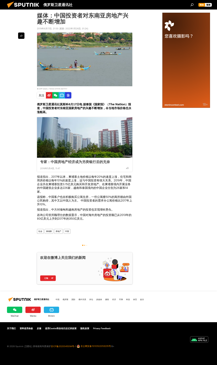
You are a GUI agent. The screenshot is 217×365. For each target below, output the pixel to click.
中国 (67, 231)
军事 (121, 299)
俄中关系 (82, 299)
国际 (73, 299)
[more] (127, 168)
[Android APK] (199, 339)
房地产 (58, 231)
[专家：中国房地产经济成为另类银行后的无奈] (84, 137)
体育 (135, 299)
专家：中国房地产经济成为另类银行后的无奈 (75, 162)
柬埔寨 (49, 231)
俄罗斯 (65, 299)
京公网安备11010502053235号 (95, 346)
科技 (128, 299)
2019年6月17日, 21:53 (47, 28)
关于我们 (11, 328)
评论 (91, 299)
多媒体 (99, 299)
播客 (107, 299)
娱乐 (142, 299)
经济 (114, 299)
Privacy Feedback (102, 328)
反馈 (39, 328)
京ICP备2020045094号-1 (63, 346)
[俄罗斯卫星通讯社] (24, 8)
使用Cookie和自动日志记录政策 (61, 328)
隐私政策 (84, 328)
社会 (40, 231)
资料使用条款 (26, 328)
